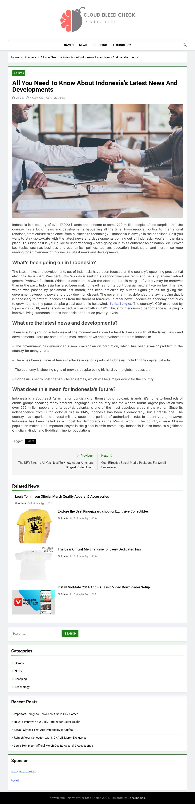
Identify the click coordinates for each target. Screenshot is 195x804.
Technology (122, 45)
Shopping (100, 45)
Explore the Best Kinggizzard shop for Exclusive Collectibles (103, 511)
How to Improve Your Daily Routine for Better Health (47, 722)
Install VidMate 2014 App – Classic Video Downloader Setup (104, 587)
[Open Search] (185, 45)
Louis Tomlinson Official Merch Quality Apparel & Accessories (62, 496)
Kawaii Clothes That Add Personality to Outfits (43, 730)
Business (19, 73)
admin (20, 98)
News (83, 45)
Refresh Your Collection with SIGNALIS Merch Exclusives (50, 737)
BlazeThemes (136, 797)
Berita (30, 441)
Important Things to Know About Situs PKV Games (46, 714)
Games (69, 45)
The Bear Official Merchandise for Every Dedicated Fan (99, 549)
